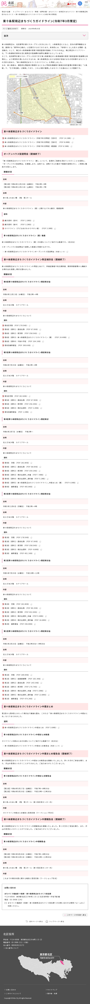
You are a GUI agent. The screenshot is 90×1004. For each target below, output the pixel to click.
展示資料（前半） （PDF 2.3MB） (18, 220)
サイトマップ (52, 990)
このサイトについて (13, 993)
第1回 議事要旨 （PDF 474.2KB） (19, 698)
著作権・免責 (52, 993)
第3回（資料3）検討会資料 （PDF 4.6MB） (22, 549)
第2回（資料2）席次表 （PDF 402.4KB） (21, 612)
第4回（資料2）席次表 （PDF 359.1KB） (21, 471)
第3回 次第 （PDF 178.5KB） (17, 537)
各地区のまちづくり (66, 11)
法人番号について (12, 948)
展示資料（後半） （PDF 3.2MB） (18, 224)
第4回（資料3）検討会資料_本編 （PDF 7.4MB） (25, 475)
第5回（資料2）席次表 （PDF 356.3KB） (21, 404)
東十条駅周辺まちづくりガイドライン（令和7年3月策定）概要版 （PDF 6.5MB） (37, 146)
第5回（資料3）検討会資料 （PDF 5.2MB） (22, 408)
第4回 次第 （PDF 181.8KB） (17, 463)
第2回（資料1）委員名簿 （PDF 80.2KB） (22, 608)
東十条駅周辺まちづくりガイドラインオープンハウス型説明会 (35, 251)
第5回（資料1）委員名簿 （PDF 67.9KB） (22, 400)
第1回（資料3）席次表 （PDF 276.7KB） (21, 687)
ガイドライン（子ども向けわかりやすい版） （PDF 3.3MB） (29, 228)
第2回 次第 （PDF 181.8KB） (17, 604)
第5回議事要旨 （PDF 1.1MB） (17, 412)
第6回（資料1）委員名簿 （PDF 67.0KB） (22, 329)
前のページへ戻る (36, 921)
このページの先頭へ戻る (76, 915)
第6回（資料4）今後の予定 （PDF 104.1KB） (23, 341)
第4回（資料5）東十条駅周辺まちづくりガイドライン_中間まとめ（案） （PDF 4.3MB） (41, 482)
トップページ (18, 11)
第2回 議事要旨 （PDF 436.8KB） (19, 624)
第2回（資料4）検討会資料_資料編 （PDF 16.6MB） (26, 620)
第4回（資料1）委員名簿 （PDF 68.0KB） (22, 467)
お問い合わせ (11, 990)
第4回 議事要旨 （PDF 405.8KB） (19, 486)
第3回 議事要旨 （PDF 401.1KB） (19, 553)
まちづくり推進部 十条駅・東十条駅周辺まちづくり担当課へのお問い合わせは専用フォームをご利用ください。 (46, 904)
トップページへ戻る (56, 921)
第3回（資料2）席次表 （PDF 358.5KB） (21, 545)
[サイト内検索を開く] (80, 3)
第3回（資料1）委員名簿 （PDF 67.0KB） (22, 541)
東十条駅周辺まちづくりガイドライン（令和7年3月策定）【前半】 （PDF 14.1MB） (38, 138)
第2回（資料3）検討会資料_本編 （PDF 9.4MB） (25, 616)
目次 (6, 35)
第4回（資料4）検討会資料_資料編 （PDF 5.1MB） (25, 478)
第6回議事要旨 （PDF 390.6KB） (18, 345)
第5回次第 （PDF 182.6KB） (16, 396)
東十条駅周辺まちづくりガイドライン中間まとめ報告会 (33, 746)
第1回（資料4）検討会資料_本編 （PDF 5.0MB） (25, 691)
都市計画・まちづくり (48, 11)
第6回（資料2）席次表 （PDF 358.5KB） (21, 333)
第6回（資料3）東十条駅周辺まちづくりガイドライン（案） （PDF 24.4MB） (36, 337)
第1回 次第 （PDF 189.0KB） (17, 675)
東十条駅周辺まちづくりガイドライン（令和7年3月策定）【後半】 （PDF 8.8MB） (38, 142)
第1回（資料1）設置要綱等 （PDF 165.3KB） (23, 679)
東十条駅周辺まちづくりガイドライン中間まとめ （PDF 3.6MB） (31, 727)
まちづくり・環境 (31, 11)
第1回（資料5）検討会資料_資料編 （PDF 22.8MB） (26, 695)
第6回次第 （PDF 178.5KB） (16, 325)
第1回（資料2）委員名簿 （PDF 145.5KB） (22, 683)
